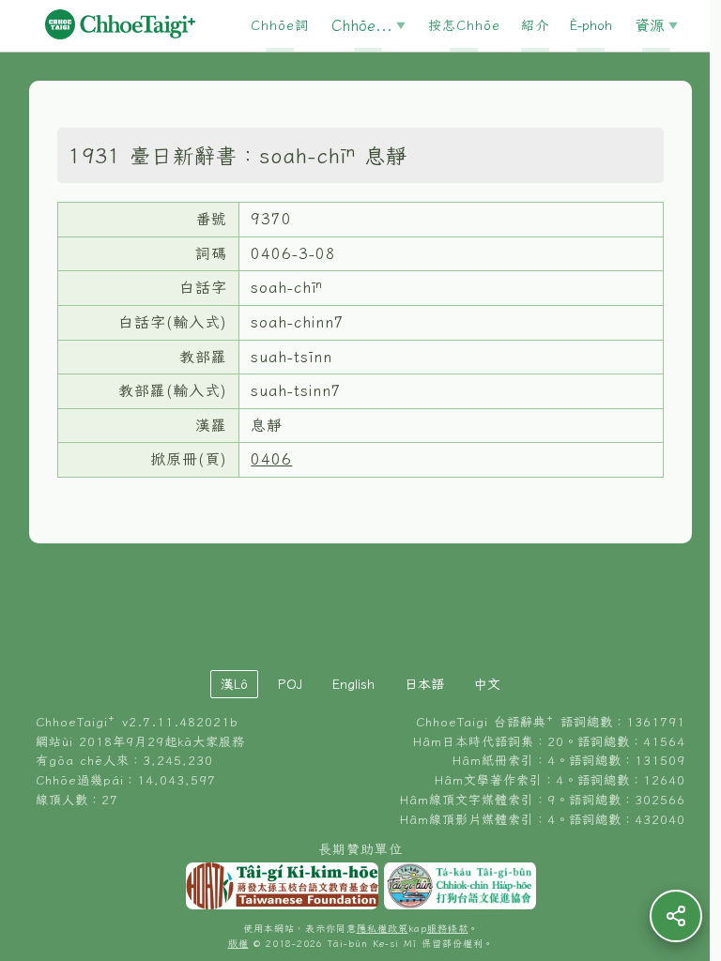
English (353, 684)
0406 (271, 458)
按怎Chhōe (464, 25)
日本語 (424, 684)
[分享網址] (676, 916)
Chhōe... (361, 25)
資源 (650, 25)
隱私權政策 (382, 928)
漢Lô (234, 684)
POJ (290, 684)
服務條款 (447, 928)
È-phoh (591, 25)
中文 (487, 684)
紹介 (535, 25)
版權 (238, 943)
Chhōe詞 (280, 25)
